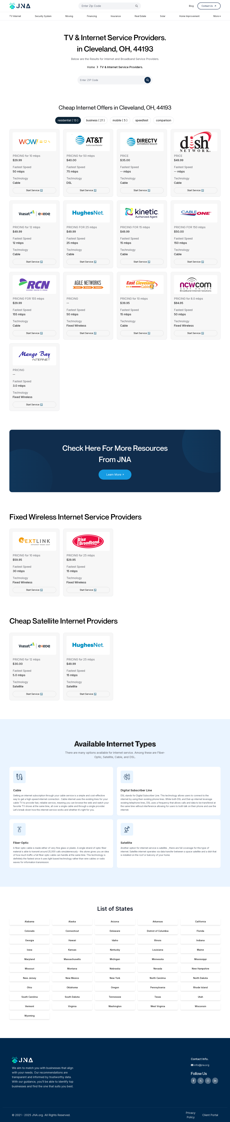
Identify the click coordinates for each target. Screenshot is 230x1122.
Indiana (200, 940)
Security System (43, 16)
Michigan (115, 959)
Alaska (72, 921)
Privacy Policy (190, 1115)
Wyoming (29, 1015)
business (95, 120)
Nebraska (115, 968)
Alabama (29, 921)
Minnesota (158, 959)
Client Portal (210, 1115)
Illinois (157, 940)
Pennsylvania (157, 987)
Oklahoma (72, 987)
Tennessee (115, 997)
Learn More (113, 474)
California (200, 921)
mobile (120, 120)
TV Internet (15, 16)
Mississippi (200, 959)
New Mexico (72, 978)
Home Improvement (189, 16)
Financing (92, 16)
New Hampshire (200, 968)
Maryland (29, 959)
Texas (157, 997)
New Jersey (29, 978)
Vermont (29, 1006)
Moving (69, 16)
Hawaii (72, 940)
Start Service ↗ (34, 190)
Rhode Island (200, 987)
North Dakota (200, 978)
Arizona (115, 921)
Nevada (157, 968)
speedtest (141, 120)
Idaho (115, 940)
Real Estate (140, 16)
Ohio (29, 987)
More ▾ (217, 16)
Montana (72, 968)
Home (91, 67)
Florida (200, 931)
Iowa (29, 949)
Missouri (29, 968)
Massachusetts (72, 959)
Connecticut (72, 931)
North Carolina (158, 978)
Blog (191, 6)
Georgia (29, 940)
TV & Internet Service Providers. (121, 67)
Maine (200, 949)
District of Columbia (158, 931)
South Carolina (29, 997)
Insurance (116, 16)
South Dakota (72, 997)
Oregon (115, 987)
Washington (115, 1006)
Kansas (72, 949)
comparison (163, 120)
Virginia (72, 1006)
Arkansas (158, 921)
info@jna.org (201, 1065)
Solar (162, 16)
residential (68, 120)
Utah (200, 997)
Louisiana (157, 949)
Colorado (30, 931)
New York (115, 978)
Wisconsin (200, 1006)
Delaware (115, 931)
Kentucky (115, 949)
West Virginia (158, 1006)
